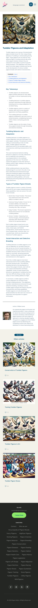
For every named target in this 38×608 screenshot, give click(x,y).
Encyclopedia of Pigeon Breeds (19, 530)
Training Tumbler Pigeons (13, 407)
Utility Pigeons (26, 576)
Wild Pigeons (19, 579)
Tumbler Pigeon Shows (12, 481)
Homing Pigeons (12, 537)
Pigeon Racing (26, 565)
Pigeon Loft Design (12, 562)
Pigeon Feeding (26, 547)
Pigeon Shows (11, 569)
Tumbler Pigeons (12, 576)
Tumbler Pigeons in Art (12, 444)
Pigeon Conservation (19, 544)
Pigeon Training (13, 572)
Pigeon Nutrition (12, 565)
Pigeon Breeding (25, 540)
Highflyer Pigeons (25, 533)
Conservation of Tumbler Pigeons (16, 370)
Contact (13, 526)
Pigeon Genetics (12, 551)
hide (16, 74)
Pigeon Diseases (12, 547)
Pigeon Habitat (26, 551)
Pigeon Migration (26, 562)
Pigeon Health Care (12, 554)
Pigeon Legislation (19, 558)
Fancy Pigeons (12, 533)
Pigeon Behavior (12, 540)
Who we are (23, 526)
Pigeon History (27, 554)
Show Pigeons (25, 572)
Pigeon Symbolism (25, 569)
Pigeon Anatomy (25, 537)
